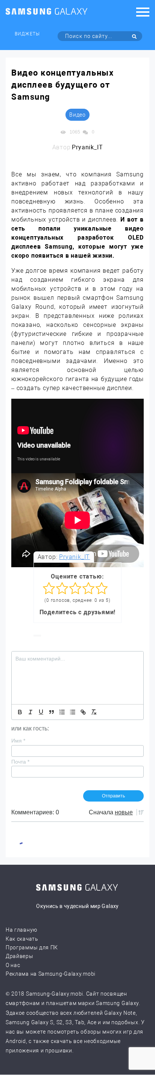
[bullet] (72, 712)
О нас (13, 965)
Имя (18, 741)
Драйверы (19, 956)
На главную (21, 929)
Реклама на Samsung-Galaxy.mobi (51, 973)
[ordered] (62, 712)
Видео (77, 115)
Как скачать (22, 938)
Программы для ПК (32, 947)
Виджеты (27, 33)
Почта (20, 762)
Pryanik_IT (74, 556)
